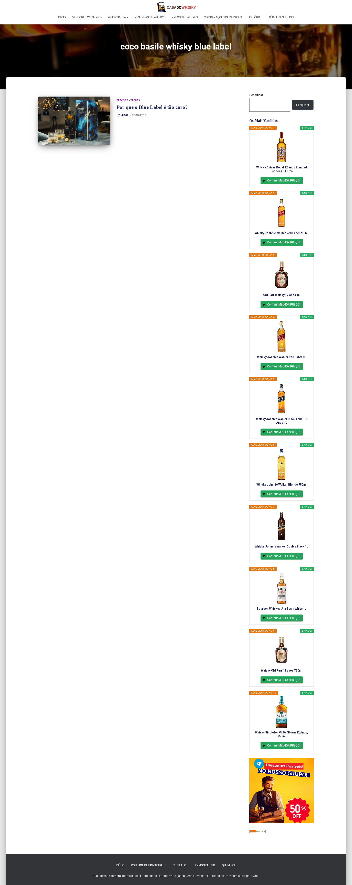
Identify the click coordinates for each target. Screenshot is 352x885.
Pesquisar (256, 95)
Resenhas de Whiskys (150, 17)
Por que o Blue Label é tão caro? (152, 107)
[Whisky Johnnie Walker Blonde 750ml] (281, 464)
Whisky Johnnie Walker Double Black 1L (281, 546)
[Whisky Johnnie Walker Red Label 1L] (281, 337)
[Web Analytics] (257, 831)
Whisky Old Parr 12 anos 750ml (281, 670)
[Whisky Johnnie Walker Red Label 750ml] (281, 213)
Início (62, 17)
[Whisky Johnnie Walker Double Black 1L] (281, 526)
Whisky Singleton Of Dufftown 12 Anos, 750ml (281, 734)
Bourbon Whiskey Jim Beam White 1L (281, 608)
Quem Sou (229, 865)
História (254, 17)
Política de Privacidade (148, 865)
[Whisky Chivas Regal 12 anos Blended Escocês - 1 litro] (281, 147)
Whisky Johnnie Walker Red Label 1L (281, 357)
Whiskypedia (117, 17)
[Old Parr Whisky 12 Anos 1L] (281, 274)
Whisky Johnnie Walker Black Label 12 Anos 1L (281, 420)
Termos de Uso (204, 865)
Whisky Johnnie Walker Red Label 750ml (281, 233)
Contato (179, 865)
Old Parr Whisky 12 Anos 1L (281, 295)
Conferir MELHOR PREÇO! (283, 180)
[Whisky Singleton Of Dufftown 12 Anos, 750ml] (281, 712)
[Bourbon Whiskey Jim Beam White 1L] (281, 588)
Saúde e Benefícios (280, 17)
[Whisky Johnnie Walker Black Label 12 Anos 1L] (281, 399)
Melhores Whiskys (86, 17)
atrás (138, 115)
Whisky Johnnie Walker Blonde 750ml (281, 484)
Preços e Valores (185, 17)
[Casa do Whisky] (176, 7)
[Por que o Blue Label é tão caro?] (74, 121)
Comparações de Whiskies (223, 17)
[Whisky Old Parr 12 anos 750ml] (281, 650)
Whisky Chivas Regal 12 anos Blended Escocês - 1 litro (281, 169)
